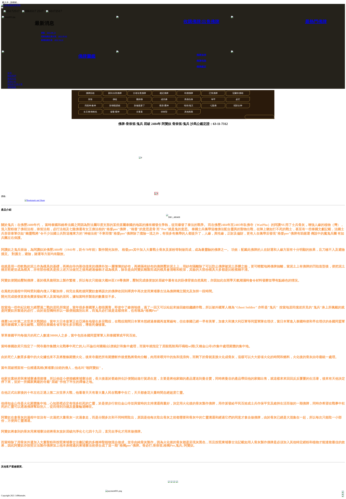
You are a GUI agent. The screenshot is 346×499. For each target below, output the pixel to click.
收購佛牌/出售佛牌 (201, 21)
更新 (48, 33)
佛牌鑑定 (201, 66)
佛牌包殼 (201, 60)
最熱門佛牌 (316, 21)
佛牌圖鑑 (87, 56)
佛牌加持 (201, 55)
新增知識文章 (52, 40)
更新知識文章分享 (54, 36)
